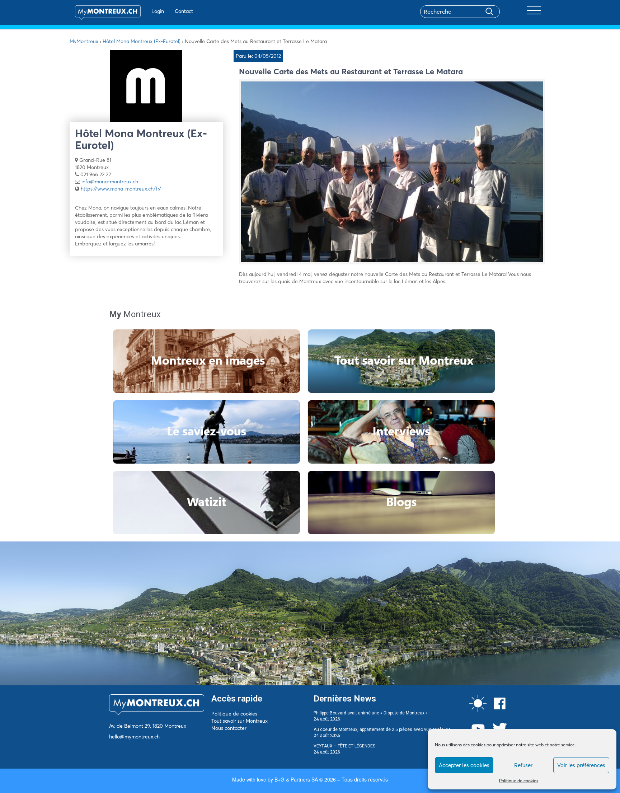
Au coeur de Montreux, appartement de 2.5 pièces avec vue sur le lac (382, 729)
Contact (184, 11)
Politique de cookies (518, 780)
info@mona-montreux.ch (109, 181)
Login (157, 11)
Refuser (523, 765)
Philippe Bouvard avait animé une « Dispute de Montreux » (371, 712)
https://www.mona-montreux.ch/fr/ (121, 189)
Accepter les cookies (464, 765)
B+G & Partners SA (296, 779)
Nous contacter (228, 728)
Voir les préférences (581, 765)
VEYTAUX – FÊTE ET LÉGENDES (344, 746)
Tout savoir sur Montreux (239, 721)
